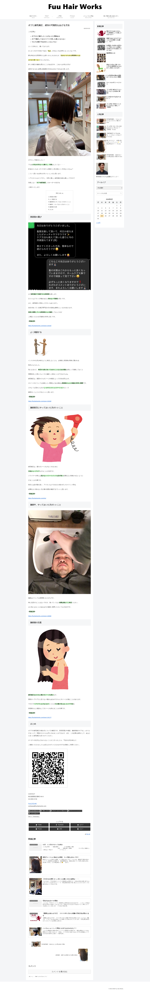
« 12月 (98, 223)
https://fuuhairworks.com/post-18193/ (39, 326)
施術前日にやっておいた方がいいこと (60, 201)
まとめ (51, 209)
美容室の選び (53, 196)
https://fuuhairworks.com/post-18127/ (39, 717)
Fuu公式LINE (32, 803)
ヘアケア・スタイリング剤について (59, 810)
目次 (57, 193)
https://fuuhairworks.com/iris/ (37, 498)
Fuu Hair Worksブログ (34, 810)
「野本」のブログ (45, 810)
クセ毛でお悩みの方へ (34, 813)
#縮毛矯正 (37, 816)
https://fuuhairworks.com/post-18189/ (39, 401)
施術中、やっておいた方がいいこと (60, 204)
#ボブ (31, 816)
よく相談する (53, 199)
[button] (121, 193)
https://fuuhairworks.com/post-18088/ (39, 616)
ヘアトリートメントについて (76, 810)
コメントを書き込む (60, 972)
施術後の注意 (53, 207)
